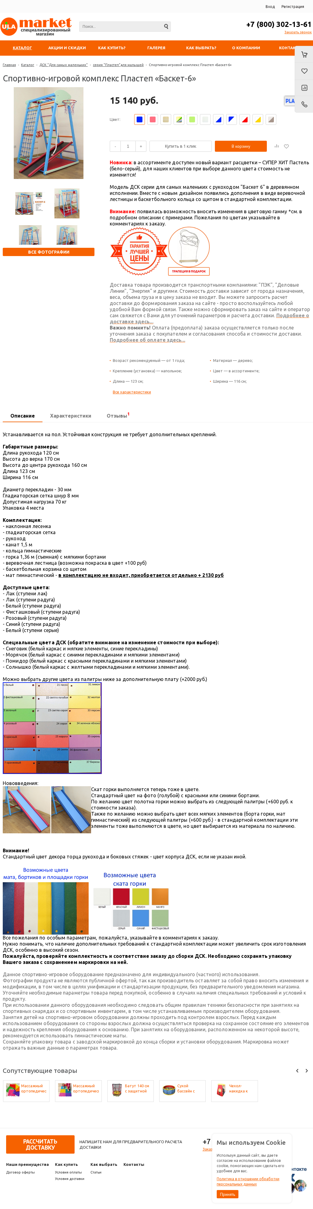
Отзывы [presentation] (118, 414)
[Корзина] (304, 54)
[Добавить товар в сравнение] (276, 146)
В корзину (241, 146)
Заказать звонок (298, 32)
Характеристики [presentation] (70, 415)
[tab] (22, 416)
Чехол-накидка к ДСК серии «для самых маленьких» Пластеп (240, 1089)
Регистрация (293, 7)
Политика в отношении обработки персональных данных (248, 1181)
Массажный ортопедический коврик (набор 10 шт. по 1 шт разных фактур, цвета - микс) (34, 1089)
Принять (227, 1194)
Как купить (66, 1164)
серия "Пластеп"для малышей (118, 65)
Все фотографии (48, 252)
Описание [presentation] (22, 415)
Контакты (133, 1164)
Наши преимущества (27, 1164)
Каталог (27, 65)
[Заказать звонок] (304, 104)
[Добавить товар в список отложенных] (286, 146)
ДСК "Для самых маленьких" (63, 65)
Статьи (95, 1172)
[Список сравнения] (304, 88)
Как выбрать (103, 1164)
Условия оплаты (68, 1172)
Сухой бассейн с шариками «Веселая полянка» (187, 1089)
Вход (270, 7)
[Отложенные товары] (304, 71)
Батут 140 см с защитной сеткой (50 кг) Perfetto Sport (137, 1089)
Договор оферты (20, 1172)
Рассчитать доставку (40, 1144)
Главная (9, 65)
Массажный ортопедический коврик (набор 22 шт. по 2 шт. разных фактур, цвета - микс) (86, 1089)
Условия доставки (69, 1179)
